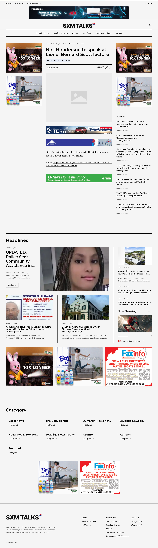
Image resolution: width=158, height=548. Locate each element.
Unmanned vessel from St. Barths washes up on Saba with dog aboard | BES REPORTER (133, 124)
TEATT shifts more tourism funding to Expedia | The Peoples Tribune (132, 194)
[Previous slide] (147, 311)
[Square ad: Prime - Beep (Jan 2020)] (78, 366)
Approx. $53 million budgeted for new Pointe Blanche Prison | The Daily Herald (133, 182)
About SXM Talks (19, 3)
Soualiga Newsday (61, 33)
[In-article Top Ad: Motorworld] (79, 130)
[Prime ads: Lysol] (24, 58)
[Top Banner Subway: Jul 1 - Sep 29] (79, 12)
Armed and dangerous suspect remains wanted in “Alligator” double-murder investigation (133, 168)
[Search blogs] (142, 3)
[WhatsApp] (151, 3)
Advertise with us (89, 521)
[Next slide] (151, 311)
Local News (65, 60)
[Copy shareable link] (98, 67)
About (84, 518)
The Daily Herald (42, 33)
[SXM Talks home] (79, 25)
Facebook (135, 518)
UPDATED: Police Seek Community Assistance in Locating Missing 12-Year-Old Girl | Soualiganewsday (20, 259)
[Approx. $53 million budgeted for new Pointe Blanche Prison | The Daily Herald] (135, 256)
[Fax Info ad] (128, 366)
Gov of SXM (86, 33)
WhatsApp (135, 525)
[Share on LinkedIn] (110, 67)
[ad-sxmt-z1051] (24, 91)
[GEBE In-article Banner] (79, 142)
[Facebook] (145, 3)
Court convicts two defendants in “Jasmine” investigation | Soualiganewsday (130, 138)
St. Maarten (86, 525)
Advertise (9, 3)
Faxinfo (75, 33)
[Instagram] (148, 3)
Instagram (135, 521)
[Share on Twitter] (106, 67)
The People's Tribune (115, 532)
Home (48, 44)
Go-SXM (119, 33)
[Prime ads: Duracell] (29, 366)
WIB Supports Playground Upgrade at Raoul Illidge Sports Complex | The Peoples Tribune (134, 291)
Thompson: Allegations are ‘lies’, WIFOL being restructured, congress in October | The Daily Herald (133, 207)
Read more (13, 285)
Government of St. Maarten (117, 536)
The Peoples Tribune (104, 33)
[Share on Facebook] (102, 67)
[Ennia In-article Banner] (79, 178)
